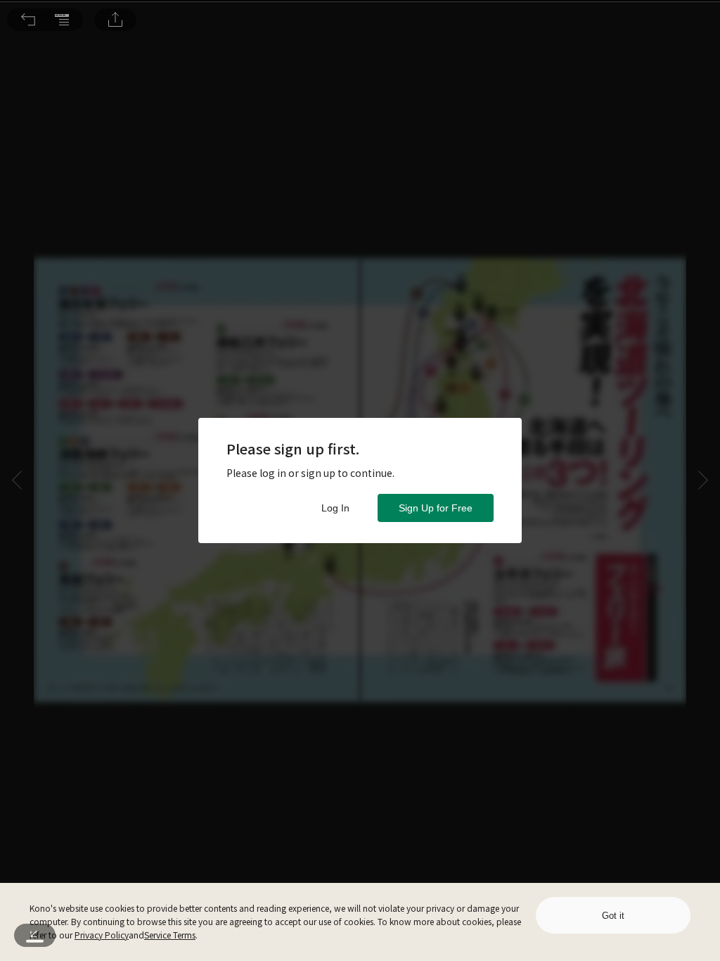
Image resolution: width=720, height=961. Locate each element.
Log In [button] (335, 508)
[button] (28, 19)
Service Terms (169, 935)
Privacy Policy (102, 935)
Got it (613, 915)
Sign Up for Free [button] (435, 508)
